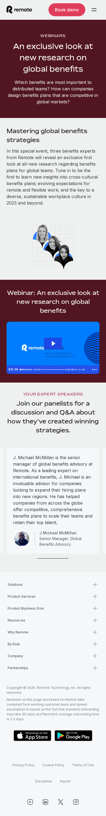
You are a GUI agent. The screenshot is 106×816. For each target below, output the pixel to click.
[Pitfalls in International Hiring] (32, 369)
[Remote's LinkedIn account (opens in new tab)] (45, 802)
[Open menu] (94, 9)
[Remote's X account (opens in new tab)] (60, 802)
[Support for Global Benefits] (42, 369)
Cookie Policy (53, 765)
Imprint (65, 781)
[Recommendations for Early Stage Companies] (77, 369)
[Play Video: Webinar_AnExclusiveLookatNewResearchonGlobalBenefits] (53, 343)
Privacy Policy (23, 765)
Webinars (53, 35)
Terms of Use (83, 765)
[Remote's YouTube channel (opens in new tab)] (30, 802)
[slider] (53, 369)
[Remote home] (19, 10)
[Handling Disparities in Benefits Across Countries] (81, 369)
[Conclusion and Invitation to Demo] (85, 369)
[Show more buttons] (94, 369)
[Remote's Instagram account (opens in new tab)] (75, 802)
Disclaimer (43, 781)
